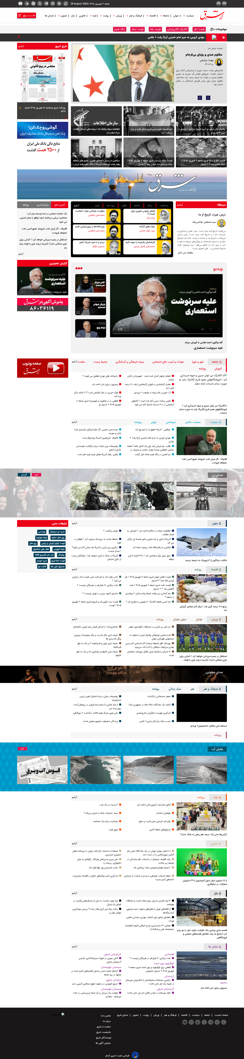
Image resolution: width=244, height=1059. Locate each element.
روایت (105, 16)
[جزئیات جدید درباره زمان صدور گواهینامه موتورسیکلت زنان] (201, 496)
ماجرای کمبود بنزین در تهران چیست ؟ (100, 593)
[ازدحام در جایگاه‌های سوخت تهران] (123, 73)
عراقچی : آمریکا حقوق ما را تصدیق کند (153, 429)
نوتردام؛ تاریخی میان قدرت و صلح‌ (155, 821)
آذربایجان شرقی (165, 989)
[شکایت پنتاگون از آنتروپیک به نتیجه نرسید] (202, 542)
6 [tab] (46, 117)
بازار (72, 16)
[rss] (59, 3)
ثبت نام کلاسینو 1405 (44, 555)
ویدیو (218, 268)
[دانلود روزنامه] (19, 108)
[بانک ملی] (42, 147)
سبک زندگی (174, 689)
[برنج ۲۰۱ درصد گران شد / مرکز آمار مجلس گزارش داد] (202, 588)
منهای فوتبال (179, 619)
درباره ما (107, 1021)
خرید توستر (42, 560)
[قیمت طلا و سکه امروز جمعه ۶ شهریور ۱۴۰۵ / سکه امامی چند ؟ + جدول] (201, 152)
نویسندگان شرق (103, 1037)
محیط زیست (100, 362)
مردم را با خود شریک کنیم (92, 242)
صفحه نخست (221, 1015)
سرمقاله (221, 205)
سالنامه (137, 205)
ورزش (118, 16)
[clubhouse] (26, 3)
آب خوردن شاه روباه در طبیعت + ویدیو (152, 392)
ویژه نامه (111, 205)
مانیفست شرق (103, 1032)
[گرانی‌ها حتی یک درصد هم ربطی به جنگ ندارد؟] (202, 816)
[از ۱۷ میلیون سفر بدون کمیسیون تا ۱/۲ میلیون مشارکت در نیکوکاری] (202, 862)
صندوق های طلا (58, 566)
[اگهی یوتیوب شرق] (42, 368)
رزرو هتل (33, 543)
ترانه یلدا (151, 218)
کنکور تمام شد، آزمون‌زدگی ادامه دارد (154, 805)
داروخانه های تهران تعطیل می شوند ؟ (100, 376)
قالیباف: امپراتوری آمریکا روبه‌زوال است (100, 438)
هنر (192, 689)
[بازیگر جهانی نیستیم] (90, 306)
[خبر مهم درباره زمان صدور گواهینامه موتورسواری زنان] (95, 496)
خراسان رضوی (113, 980)
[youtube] (20, 3)
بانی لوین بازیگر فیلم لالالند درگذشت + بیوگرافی (95, 713)
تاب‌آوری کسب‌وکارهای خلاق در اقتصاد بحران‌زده (95, 876)
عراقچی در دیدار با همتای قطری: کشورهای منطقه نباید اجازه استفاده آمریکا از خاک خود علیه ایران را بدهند (96, 162)
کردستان (169, 976)
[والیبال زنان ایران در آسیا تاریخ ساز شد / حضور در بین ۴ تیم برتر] (201, 121)
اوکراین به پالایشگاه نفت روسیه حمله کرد (152, 547)
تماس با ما (106, 1016)
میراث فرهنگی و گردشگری (130, 362)
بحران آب (217, 749)
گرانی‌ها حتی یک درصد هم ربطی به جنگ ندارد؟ (203, 834)
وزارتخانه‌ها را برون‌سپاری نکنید (89, 226)
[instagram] (52, 3)
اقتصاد (152, 16)
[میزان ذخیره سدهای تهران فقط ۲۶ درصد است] (148, 770)
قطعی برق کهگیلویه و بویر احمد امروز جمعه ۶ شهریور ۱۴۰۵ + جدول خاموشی (151, 969)
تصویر (64, 16)
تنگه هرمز (119, 29)
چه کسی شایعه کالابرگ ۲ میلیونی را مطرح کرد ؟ (148, 602)
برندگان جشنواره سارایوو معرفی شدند (100, 721)
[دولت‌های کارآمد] (164, 231)
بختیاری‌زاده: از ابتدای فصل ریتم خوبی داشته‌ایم (95, 627)
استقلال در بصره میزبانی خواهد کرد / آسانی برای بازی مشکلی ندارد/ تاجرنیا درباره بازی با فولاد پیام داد (43, 244)
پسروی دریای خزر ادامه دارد (105, 384)
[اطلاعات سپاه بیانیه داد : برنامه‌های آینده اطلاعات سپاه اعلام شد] (96, 121)
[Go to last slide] (21, 84)
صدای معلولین (214, 672)
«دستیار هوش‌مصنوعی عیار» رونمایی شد (152, 867)
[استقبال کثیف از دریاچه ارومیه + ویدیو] (201, 770)
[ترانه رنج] (90, 328)
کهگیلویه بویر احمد (164, 963)
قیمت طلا (155, 29)
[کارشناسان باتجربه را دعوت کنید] (164, 247)
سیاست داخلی (193, 422)
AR (218, 3)
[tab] (59, 204)
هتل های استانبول (41, 549)
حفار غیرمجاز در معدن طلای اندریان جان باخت (149, 993)
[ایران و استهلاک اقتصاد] (42, 281)
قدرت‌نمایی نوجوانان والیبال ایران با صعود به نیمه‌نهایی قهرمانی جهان (152, 637)
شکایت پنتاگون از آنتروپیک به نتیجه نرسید (206, 560)
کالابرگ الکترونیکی (177, 29)
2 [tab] (62, 117)
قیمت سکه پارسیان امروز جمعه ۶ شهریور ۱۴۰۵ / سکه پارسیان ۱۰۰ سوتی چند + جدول (149, 162)
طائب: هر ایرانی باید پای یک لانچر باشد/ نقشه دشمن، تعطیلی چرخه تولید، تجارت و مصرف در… (150, 448)
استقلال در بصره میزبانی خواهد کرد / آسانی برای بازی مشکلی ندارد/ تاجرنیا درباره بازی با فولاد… (203, 658)
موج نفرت (113, 829)
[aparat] (33, 3)
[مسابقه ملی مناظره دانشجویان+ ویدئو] (202, 708)
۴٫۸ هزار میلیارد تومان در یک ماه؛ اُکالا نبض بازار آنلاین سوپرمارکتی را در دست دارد (150, 852)
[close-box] (19, 36)
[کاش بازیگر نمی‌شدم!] (90, 283)
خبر (36, 474)
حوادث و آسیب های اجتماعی (168, 362)
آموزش (218, 369)
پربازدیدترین (43, 205)
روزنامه (25, 205)
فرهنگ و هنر (135, 16)
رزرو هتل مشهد (58, 537)
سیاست (189, 16)
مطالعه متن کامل (185, 253)
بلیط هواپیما (41, 537)
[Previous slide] (200, 98)
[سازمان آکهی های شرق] (42, 304)
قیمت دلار (199, 29)
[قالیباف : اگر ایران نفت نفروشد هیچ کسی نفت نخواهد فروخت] (202, 441)
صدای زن (217, 475)
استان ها (49, 16)
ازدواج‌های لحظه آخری (160, 829)
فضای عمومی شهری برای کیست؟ (143, 212)
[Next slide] (208, 98)
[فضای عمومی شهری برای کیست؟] (164, 216)
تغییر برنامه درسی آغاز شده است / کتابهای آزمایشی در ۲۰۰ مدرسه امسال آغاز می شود (152, 402)
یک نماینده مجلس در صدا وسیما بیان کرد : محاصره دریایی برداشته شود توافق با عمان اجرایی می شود (146, 37)
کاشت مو (42, 566)
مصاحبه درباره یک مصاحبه (105, 821)
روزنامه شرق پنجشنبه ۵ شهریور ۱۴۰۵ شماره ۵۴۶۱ (45, 109)
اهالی (124, 205)
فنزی (97, 205)
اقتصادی (169, 954)
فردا (94, 16)
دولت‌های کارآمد (147, 226)
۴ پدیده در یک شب (108, 805)
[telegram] (46, 3)
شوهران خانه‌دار (163, 813)
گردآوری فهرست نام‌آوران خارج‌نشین (153, 713)
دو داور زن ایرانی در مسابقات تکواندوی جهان (150, 627)
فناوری (82, 16)
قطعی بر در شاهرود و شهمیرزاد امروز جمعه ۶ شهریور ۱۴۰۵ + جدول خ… (99, 402)
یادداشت (164, 205)
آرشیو (21, 46)
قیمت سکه (137, 29)
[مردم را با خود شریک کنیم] (113, 247)
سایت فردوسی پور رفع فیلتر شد (103, 867)
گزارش (24, 474)
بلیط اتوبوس (59, 549)
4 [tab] (54, 117)
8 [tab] (38, 117)
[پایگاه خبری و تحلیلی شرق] (212, 19)
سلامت (81, 362)
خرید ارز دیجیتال (57, 531)
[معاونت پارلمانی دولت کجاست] (113, 216)
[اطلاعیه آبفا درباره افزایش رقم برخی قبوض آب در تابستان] (42, 770)
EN (224, 3)
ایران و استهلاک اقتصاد (54, 292)
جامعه (166, 16)
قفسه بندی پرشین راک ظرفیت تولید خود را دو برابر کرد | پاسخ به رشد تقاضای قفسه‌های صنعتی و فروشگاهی (202, 933)
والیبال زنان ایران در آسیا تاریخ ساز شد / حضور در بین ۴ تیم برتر (201, 131)
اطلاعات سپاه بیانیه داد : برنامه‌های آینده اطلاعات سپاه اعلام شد (96, 131)
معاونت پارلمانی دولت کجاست (89, 211)
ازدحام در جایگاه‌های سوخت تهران (200, 58)
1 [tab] (66, 117)
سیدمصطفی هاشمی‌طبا (204, 222)
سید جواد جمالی (147, 231)
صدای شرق (123, 1015)
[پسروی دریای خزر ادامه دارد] (202, 965)
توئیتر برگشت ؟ (110, 531)
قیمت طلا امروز (58, 560)
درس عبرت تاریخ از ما (212, 214)
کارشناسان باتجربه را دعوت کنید (140, 242)
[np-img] (42, 84)
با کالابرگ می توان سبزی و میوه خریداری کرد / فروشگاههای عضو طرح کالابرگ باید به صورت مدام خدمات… (203, 409)
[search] (65, 3)
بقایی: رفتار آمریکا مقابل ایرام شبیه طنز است (98, 454)
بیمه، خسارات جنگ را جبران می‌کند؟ (101, 813)
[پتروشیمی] (122, 184)
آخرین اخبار (59, 205)
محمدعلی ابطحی (96, 215)
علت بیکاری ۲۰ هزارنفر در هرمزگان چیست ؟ (97, 585)
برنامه (149, 205)
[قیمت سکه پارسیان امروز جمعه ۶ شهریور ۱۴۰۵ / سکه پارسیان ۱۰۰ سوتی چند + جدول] (148, 152)
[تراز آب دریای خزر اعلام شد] (95, 770)
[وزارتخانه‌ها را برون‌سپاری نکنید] (113, 231)
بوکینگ (61, 555)
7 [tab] (42, 117)
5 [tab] (50, 117)
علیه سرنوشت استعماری (208, 348)
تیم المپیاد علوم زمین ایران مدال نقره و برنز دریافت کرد (151, 131)
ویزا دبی (41, 531)
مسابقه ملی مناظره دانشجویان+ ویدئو (209, 726)
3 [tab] (58, 117)
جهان (176, 16)
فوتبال (199, 619)
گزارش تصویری (58, 263)
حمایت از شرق (104, 1027)
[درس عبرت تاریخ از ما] (221, 223)
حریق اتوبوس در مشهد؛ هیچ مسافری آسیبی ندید (95, 984)
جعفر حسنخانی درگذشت (159, 696)
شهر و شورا (197, 362)
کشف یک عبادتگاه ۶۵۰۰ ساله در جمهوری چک (150, 704)
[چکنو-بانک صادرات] (42, 130)
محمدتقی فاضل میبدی (144, 246)
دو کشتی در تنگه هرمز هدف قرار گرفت (153, 454)
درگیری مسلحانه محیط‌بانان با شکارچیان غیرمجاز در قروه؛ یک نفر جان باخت (150, 982)
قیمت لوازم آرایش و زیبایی (53, 543)
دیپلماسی (171, 422)
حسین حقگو (98, 246)
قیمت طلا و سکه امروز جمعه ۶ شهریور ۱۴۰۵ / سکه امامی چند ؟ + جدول (203, 162)
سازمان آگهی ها (103, 1043)
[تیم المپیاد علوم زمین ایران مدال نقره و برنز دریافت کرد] (148, 121)
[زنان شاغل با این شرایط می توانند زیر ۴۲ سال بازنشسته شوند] (148, 496)
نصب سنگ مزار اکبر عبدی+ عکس (155, 721)
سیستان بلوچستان (111, 967)
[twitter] (39, 3)
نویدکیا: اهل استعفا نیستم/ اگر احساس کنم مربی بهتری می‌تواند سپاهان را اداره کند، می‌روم (149, 645)
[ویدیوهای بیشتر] (78, 269)
